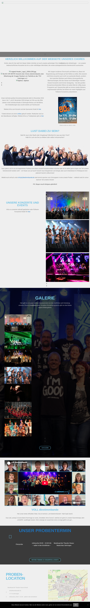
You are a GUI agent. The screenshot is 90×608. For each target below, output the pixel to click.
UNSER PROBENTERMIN (45, 530)
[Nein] (88, 605)
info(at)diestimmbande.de (26, 177)
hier (40, 109)
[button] (45, 54)
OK (76, 605)
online (19, 114)
